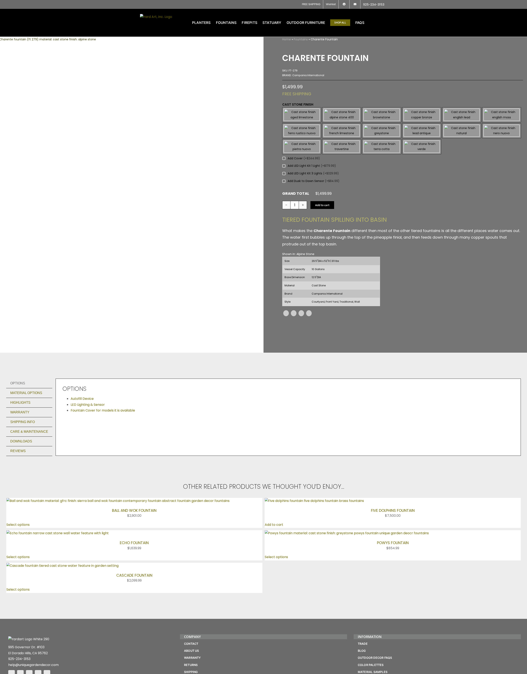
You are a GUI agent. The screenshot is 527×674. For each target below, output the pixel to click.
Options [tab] (17, 383)
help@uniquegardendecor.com (33, 664)
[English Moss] (501, 114)
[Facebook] (286, 313)
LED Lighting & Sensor (88, 404)
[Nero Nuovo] (501, 131)
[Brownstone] (381, 114)
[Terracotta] (381, 146)
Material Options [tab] (26, 393)
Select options (18, 524)
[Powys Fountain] (347, 533)
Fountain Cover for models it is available (103, 410)
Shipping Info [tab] (22, 422)
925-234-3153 (19, 659)
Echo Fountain (134, 542)
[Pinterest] (301, 313)
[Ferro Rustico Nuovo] (301, 131)
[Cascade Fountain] (62, 565)
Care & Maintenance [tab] (29, 431)
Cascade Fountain (134, 575)
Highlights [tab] (20, 402)
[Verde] (421, 146)
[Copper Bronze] (421, 114)
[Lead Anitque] (421, 131)
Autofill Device (82, 398)
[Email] (309, 313)
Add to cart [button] (274, 524)
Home (286, 39)
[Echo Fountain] (57, 533)
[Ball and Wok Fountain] (118, 500)
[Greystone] (381, 131)
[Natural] (461, 131)
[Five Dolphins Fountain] (314, 500)
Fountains (301, 39)
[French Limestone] (341, 131)
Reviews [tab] (18, 451)
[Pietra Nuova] (301, 146)
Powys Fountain (393, 542)
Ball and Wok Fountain (134, 510)
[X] (293, 313)
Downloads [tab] (21, 441)
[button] (380, 22)
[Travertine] (341, 146)
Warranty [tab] (19, 412)
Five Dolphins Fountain (393, 510)
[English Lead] (461, 114)
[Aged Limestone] (301, 114)
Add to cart (322, 205)
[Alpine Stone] (341, 114)
